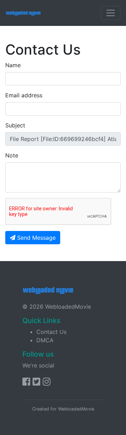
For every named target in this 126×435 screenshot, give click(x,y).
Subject (15, 125)
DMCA (45, 340)
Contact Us (51, 331)
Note (11, 155)
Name (13, 65)
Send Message (35, 237)
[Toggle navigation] (110, 13)
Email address (23, 95)
